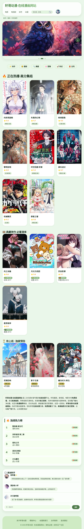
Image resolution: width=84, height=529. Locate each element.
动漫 (26, 12)
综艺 (20, 12)
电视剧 (13, 12)
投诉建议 (64, 520)
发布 (75, 507)
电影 (6, 12)
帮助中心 (33, 520)
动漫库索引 (44, 520)
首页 (4, 18)
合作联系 (54, 520)
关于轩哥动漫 (21, 520)
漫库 (8, 18)
